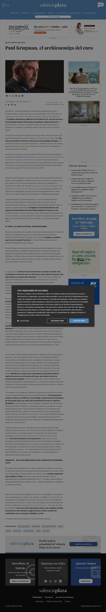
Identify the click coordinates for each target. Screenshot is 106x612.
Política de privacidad (42, 315)
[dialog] (53, 306)
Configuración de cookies (26, 315)
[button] (23, 321)
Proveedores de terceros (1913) (71, 302)
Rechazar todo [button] (57, 321)
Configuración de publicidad (35, 312)
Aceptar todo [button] (79, 321)
